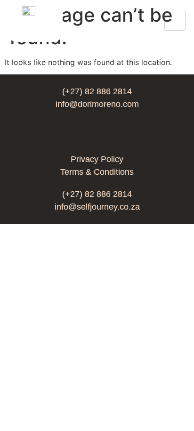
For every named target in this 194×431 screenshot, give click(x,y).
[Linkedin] (97, 132)
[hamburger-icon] (175, 21)
